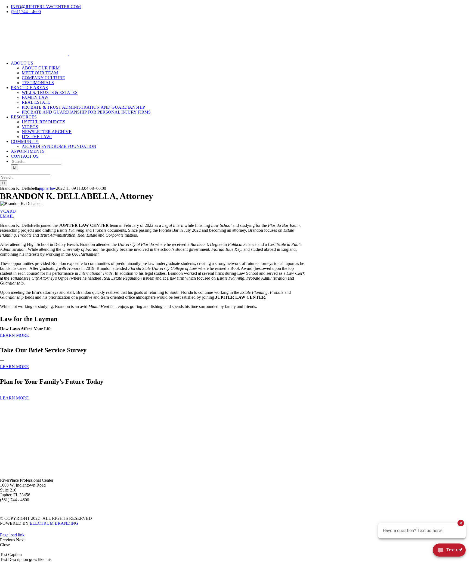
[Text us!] (449, 551)
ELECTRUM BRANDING (54, 523)
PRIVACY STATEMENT (264, 509)
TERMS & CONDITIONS (218, 509)
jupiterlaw (47, 188)
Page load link (12, 535)
